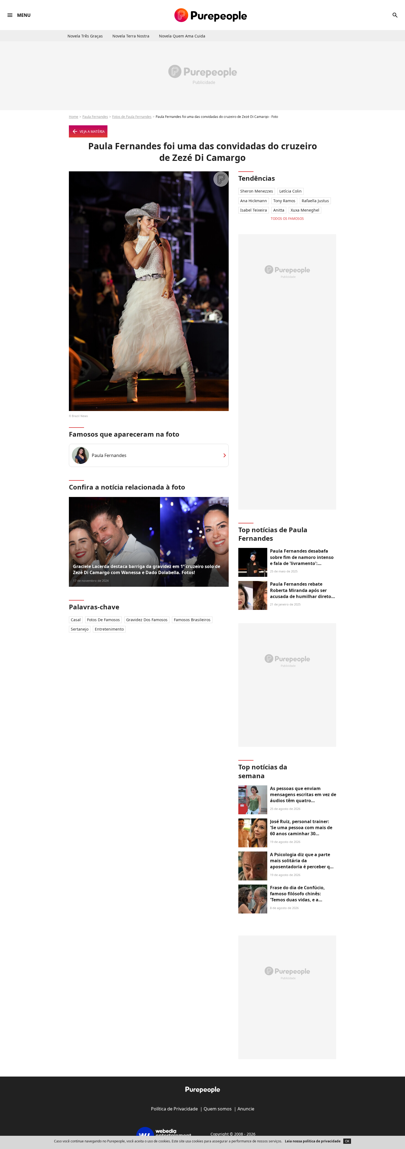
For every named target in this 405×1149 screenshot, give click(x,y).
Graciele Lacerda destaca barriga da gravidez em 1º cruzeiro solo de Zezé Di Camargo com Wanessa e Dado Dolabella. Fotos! (146, 569)
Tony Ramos (284, 200)
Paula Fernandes (95, 116)
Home (73, 116)
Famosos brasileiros (192, 619)
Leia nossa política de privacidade (313, 1141)
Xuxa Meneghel (305, 210)
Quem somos (218, 1109)
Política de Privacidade (174, 1109)
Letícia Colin (290, 191)
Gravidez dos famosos (147, 619)
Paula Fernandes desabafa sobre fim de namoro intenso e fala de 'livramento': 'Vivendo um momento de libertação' (302, 563)
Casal (76, 619)
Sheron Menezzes (256, 191)
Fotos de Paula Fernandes (132, 116)
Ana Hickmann (253, 200)
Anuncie (245, 1109)
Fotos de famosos (103, 619)
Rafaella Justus (315, 200)
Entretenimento (109, 629)
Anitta (278, 210)
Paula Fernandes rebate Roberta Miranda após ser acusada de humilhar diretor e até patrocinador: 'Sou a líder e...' (301, 596)
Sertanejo (79, 629)
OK (347, 1141)
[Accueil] (210, 15)
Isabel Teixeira (253, 210)
